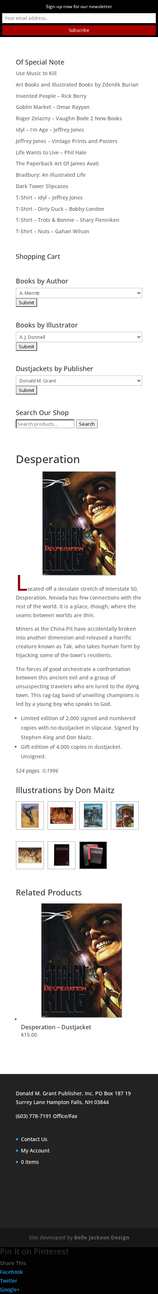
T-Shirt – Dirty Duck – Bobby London (60, 208)
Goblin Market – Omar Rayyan (53, 106)
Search (87, 424)
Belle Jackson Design (101, 1237)
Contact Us (34, 1139)
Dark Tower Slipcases (42, 186)
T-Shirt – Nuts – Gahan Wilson (52, 231)
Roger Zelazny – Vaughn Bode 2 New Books (69, 118)
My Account (35, 1150)
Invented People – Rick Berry (51, 95)
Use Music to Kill (36, 73)
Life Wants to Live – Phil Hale (51, 152)
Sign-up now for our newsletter (79, 6)
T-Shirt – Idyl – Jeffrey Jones (49, 197)
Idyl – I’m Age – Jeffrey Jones (50, 129)
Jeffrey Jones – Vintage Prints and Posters (67, 141)
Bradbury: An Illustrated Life (51, 174)
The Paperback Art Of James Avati (57, 163)
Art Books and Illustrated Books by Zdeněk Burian (77, 84)
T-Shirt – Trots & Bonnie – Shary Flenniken (67, 219)
